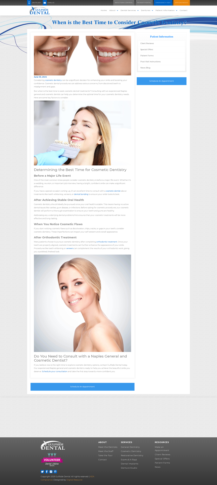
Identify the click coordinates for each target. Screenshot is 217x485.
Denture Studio (129, 468)
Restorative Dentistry (132, 455)
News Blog (145, 68)
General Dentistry (130, 447)
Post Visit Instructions (150, 62)
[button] (113, 10)
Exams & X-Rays (129, 460)
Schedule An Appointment (82, 387)
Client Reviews (147, 43)
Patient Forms (147, 56)
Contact (183, 10)
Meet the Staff (105, 451)
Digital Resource (74, 480)
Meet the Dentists (107, 447)
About (112, 10)
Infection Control (124, 3)
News (157, 467)
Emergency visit (163, 3)
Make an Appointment (162, 448)
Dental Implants (129, 464)
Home (104, 10)
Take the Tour (105, 455)
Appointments (181, 3)
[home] (39, 11)
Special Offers (146, 49)
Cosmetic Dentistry (131, 451)
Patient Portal (144, 3)
